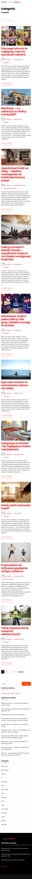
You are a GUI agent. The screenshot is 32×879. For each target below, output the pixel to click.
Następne (21, 672)
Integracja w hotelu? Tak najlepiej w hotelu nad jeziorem (16, 446)
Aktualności (6, 188)
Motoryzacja (4, 789)
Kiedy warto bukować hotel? (16, 506)
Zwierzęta (4, 824)
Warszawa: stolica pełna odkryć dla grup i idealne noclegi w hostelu (15, 320)
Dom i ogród (5, 770)
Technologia (4, 809)
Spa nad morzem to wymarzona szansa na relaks (14, 385)
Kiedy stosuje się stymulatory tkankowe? (13, 715)
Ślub (2, 801)
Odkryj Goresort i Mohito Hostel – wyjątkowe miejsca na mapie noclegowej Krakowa (15, 253)
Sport (4, 579)
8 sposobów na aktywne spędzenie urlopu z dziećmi (14, 568)
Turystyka (6, 62)
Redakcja (8, 59)
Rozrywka (4, 797)
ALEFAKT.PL (4, 866)
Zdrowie (3, 820)
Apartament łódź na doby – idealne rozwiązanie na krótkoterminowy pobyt (14, 174)
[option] (16, 876)
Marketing (4, 782)
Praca (3, 793)
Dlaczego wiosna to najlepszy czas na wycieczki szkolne (14, 51)
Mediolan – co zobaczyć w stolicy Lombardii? (14, 111)
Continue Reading (6, 83)
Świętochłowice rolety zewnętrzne (11, 693)
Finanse (3, 774)
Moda (3, 785)
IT (1, 778)
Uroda (3, 817)
